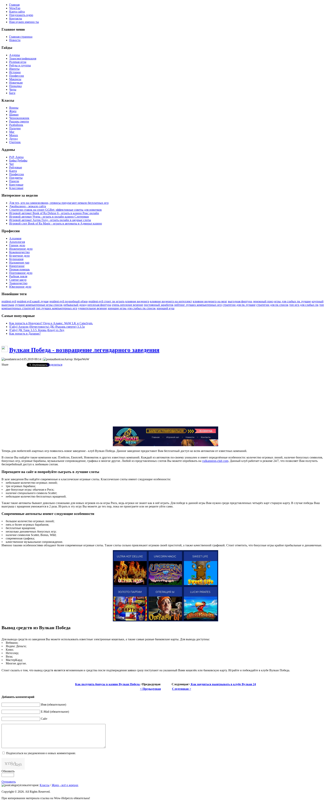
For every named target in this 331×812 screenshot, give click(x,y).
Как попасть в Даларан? (25, 333)
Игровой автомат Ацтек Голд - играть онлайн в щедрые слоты (50, 220)
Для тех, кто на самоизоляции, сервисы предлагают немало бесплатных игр (59, 202)
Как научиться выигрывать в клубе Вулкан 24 (223, 684)
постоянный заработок (159, 304)
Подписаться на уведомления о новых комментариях (40, 753)
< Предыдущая (150, 688)
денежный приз (263, 301)
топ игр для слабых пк (304, 304)
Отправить (9, 781)
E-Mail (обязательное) (55, 711)
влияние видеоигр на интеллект (171, 301)
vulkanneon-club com (215, 460)
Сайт (44, 718)
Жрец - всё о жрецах (65, 785)
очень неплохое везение (127, 304)
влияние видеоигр (137, 301)
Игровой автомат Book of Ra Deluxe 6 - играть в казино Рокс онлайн (54, 213)
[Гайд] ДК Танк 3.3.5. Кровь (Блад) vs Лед (36, 330)
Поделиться (54, 364)
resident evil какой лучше (33, 301)
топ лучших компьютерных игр (56, 308)
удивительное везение (92, 308)
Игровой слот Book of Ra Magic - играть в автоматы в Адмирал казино (55, 223)
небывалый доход (75, 304)
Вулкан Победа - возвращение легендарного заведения (84, 349)
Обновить (8, 771)
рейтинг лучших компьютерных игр (198, 304)
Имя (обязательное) (53, 704)
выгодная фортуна (240, 301)
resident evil (9, 301)
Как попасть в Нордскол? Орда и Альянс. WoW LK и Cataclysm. (51, 323)
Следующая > (181, 688)
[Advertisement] (165, 396)
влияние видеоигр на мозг (210, 301)
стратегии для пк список (272, 304)
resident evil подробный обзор (68, 301)
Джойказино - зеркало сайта (27, 206)
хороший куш (165, 308)
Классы (44, 785)
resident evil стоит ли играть (106, 301)
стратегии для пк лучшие (239, 304)
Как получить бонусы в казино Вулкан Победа (107, 684)
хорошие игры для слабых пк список (132, 308)
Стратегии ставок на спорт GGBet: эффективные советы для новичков (55, 209)
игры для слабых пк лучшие (292, 301)
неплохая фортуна (99, 304)
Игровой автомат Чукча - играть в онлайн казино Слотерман (49, 216)
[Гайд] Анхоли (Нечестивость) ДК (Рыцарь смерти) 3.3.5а (47, 326)
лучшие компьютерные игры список (39, 304)
